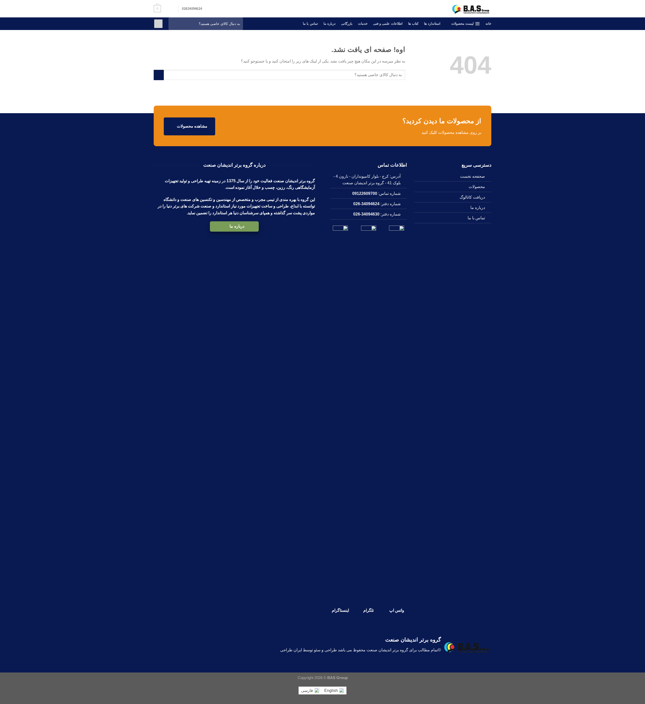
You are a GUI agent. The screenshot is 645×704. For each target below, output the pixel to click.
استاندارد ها (432, 23)
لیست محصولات (462, 23)
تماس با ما (310, 23)
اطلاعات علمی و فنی (388, 23)
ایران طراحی (291, 650)
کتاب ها (413, 23)
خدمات (363, 23)
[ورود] (158, 23)
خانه (488, 23)
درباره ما (330, 23)
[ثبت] (173, 23)
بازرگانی (346, 23)
